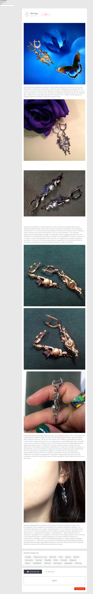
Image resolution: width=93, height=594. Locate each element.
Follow (46, 14)
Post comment (80, 588)
